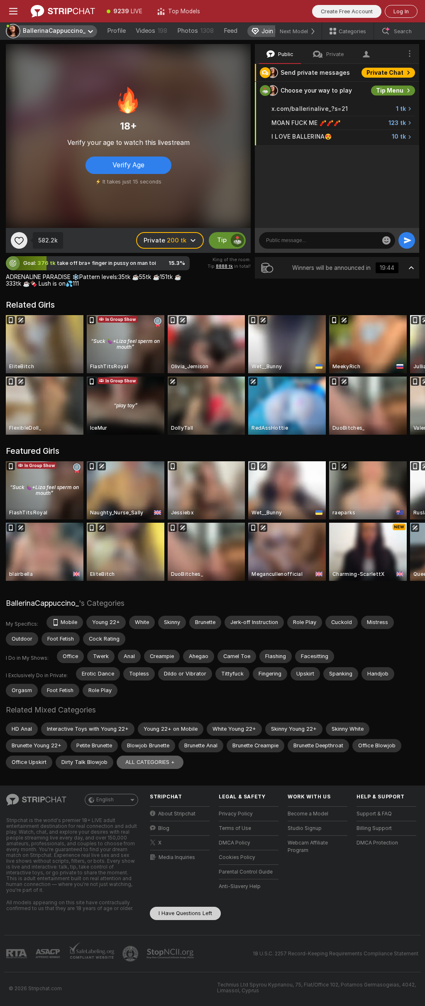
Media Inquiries (177, 857)
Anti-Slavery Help (240, 886)
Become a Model (308, 814)
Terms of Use (235, 828)
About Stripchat (176, 814)
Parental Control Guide (246, 872)
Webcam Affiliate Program (308, 846)
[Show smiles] (386, 240)
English (105, 800)
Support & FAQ (374, 814)
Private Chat (384, 72)
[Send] (406, 240)
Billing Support (374, 828)
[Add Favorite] (19, 240)
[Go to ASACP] (48, 953)
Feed (230, 30)
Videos (151, 30)
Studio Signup (305, 828)
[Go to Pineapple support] (131, 954)
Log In (401, 11)
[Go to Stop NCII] (171, 954)
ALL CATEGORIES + (150, 762)
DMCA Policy (234, 843)
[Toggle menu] (13, 11)
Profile (116, 30)
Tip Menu (389, 90)
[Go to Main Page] (63, 11)
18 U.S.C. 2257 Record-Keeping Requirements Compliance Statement (335, 954)
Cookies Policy (237, 857)
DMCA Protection (377, 843)
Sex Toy (391, 154)
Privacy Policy (236, 814)
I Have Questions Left (185, 913)
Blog (163, 828)
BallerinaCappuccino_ (42, 603)
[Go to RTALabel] (17, 954)
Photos (195, 30)
